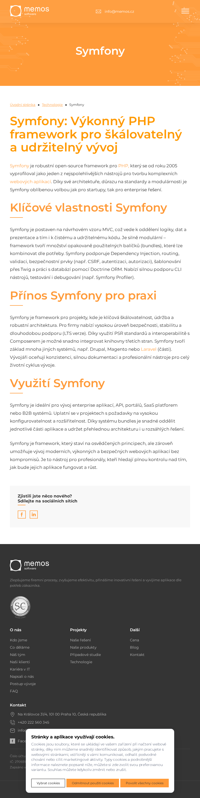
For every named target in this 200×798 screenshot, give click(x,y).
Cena (134, 640)
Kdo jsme (18, 640)
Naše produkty (83, 647)
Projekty (78, 629)
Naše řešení (80, 640)
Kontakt (137, 654)
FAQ (14, 691)
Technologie (52, 105)
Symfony (19, 165)
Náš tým (17, 654)
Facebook (26, 741)
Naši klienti (20, 662)
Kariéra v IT (20, 669)
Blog (134, 647)
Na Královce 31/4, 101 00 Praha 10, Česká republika (62, 714)
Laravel (149, 349)
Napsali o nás (22, 676)
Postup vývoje (23, 683)
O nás (15, 629)
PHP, (123, 165)
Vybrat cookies (48, 783)
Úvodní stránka (22, 105)
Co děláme (19, 647)
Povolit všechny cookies (145, 783)
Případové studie (85, 654)
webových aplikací (30, 181)
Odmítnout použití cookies (93, 783)
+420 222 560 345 (33, 722)
